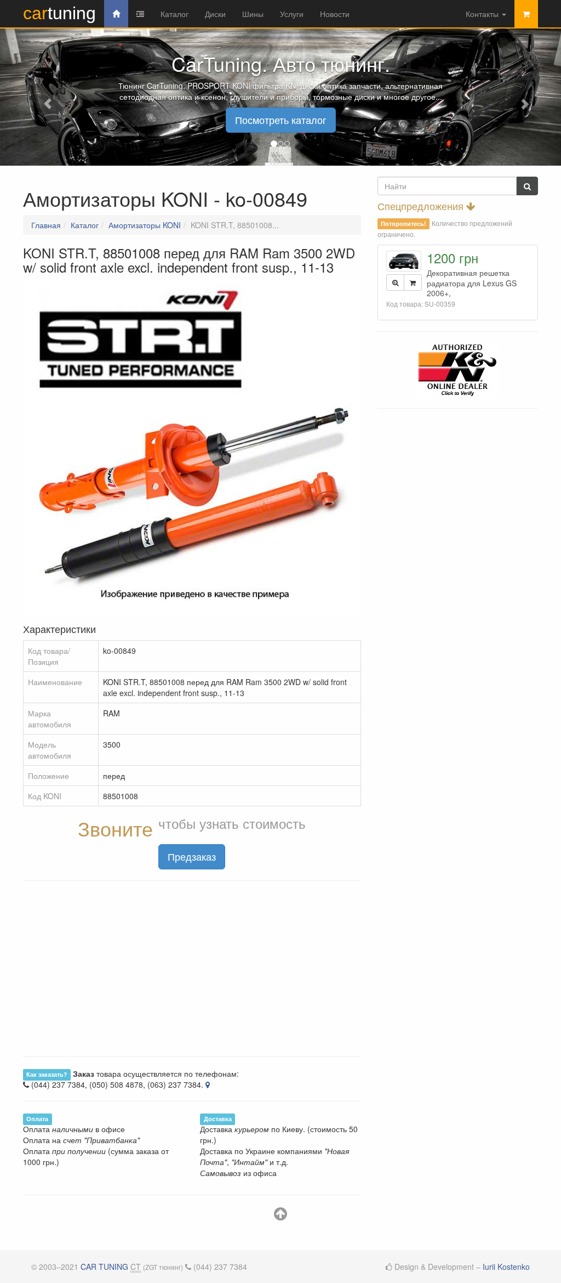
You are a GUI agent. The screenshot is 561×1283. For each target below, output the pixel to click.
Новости (335, 13)
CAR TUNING (104, 1266)
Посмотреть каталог (281, 119)
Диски (215, 13)
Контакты (483, 13)
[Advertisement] (192, 968)
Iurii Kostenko (506, 1266)
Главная (46, 224)
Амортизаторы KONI (144, 224)
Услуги (292, 13)
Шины (253, 13)
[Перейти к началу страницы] (280, 1216)
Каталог (174, 13)
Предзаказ (192, 856)
